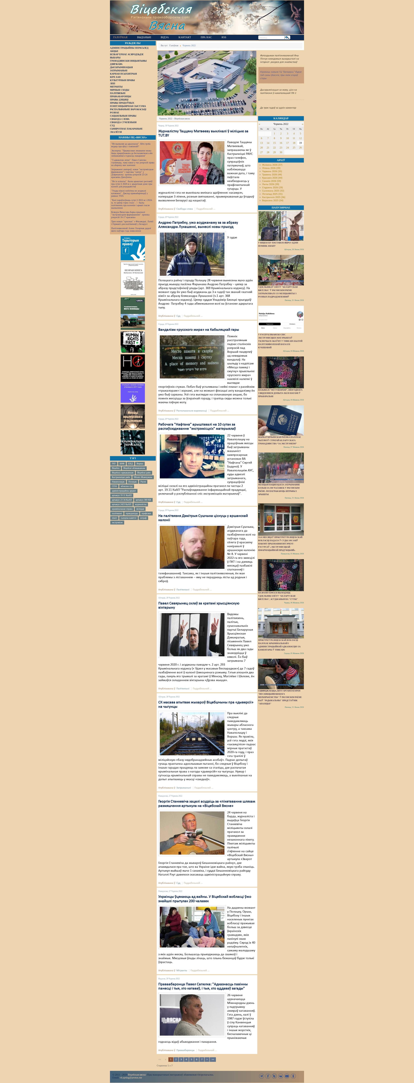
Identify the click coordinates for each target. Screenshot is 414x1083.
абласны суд (126, 486)
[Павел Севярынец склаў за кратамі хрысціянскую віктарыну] (192, 635)
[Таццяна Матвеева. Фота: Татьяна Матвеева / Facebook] (192, 162)
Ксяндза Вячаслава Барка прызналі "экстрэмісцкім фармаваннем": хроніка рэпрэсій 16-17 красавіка (130, 215)
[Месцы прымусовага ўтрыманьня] (133, 416)
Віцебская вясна (137, 1074)
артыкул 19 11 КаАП (122, 495)
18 (294, 143)
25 (294, 147)
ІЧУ (114, 463)
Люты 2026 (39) (270, 184)
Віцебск (116, 468)
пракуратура (132, 513)
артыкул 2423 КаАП (121, 504)
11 (294, 138)
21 (268, 147)
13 (261, 143)
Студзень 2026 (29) (272, 187)
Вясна (166, 25)
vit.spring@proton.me (131, 1077)
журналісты (140, 504)
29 (274, 152)
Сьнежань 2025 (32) (273, 191)
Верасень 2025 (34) (272, 200)
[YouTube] (287, 1076)
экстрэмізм (117, 522)
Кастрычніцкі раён (121, 477)
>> (213, 1059)
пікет (114, 518)
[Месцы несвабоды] (133, 313)
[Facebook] (268, 1076)
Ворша (140, 463)
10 (287, 138)
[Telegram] (261, 1076)
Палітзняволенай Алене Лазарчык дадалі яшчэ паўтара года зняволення (131, 229)
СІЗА (114, 486)
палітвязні (117, 513)
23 (281, 147)
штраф (143, 518)
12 (300, 138)
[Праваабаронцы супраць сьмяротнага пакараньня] (133, 368)
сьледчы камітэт (128, 518)
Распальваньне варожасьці (191, 411)
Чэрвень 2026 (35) (272, 171)
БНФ (122, 463)
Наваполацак (118, 482)
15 (274, 143)
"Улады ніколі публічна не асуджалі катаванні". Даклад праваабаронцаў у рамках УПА (129, 193)
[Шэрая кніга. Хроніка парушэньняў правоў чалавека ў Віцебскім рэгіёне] (133, 279)
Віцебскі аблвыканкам (134, 468)
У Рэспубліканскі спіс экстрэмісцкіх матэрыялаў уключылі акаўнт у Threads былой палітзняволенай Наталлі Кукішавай (280, 341)
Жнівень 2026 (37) (272, 165)
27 (261, 152)
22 (274, 147)
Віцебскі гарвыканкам (122, 472)
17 (287, 143)
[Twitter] (274, 1076)
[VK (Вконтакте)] (280, 1076)
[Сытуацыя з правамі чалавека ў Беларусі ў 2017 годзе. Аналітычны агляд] (133, 393)
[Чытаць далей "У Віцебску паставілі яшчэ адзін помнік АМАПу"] (281, 226)
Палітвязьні (182, 589)
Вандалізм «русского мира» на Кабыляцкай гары (198, 330)
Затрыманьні (183, 788)
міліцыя (140, 509)
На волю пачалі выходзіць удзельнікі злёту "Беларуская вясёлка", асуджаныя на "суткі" (278, 595)
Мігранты (181, 970)
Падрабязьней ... (205, 209)
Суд (178, 316)
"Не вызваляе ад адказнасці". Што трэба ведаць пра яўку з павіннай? (130, 145)
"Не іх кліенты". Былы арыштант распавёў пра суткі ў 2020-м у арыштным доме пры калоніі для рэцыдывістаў (132, 184)
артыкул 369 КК (143, 500)
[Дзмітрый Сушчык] (192, 547)
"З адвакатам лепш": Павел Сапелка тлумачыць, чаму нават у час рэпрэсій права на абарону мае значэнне (132, 162)
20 (261, 147)
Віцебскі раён (144, 472)
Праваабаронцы (185, 1050)
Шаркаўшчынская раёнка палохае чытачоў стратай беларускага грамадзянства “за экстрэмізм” (279, 440)
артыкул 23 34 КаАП (122, 500)
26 (300, 147)
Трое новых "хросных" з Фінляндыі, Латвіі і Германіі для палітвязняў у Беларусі (132, 222)
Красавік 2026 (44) (272, 178)
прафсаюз (146, 513)
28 (268, 152)
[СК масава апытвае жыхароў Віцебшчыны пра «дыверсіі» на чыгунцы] (192, 734)
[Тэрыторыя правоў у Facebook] (133, 248)
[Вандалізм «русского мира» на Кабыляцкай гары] (192, 357)
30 (281, 152)
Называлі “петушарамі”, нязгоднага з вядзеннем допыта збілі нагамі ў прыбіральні (280, 393)
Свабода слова (184, 209)
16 (281, 143)
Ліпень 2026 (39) (271, 168)
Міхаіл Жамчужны (143, 477)
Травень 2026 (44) (272, 174)
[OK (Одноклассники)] (293, 1076)
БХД (130, 463)
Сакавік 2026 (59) (271, 181)
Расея (143, 482)
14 (268, 143)
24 (287, 147)
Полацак (132, 482)
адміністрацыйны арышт (124, 491)
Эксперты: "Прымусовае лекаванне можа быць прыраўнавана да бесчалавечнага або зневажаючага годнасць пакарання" (132, 153)
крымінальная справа (122, 509)
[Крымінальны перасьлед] (133, 442)
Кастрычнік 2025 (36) (273, 197)
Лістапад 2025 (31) (272, 194)
